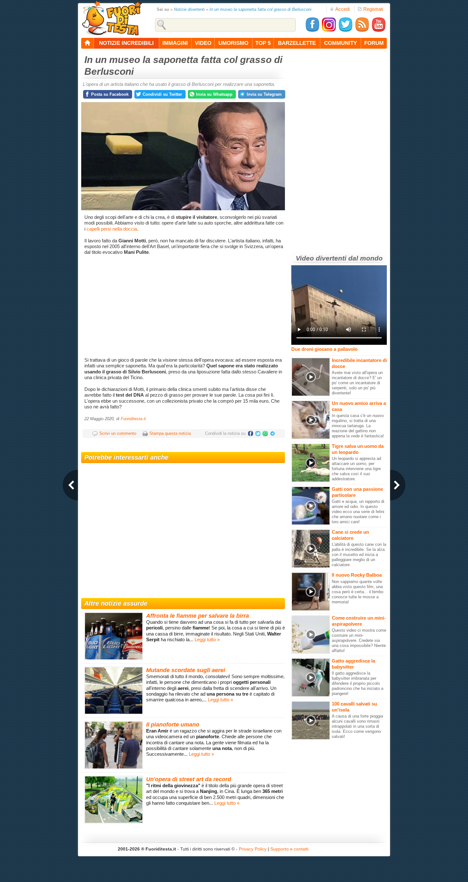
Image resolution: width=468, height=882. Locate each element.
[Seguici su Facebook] (312, 30)
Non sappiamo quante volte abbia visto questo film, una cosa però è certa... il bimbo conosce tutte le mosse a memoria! (357, 591)
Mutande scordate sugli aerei (185, 670)
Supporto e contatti (289, 848)
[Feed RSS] (362, 30)
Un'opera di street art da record (188, 779)
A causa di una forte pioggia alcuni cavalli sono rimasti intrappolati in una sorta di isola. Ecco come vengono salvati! (357, 726)
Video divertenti (321, 258)
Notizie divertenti (189, 9)
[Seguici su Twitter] (345, 30)
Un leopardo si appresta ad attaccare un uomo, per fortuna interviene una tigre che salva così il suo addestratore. (356, 468)
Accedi (342, 9)
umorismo (233, 43)
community (340, 43)
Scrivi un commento (117, 433)
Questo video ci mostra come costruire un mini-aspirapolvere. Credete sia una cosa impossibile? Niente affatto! (359, 640)
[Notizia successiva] (397, 485)
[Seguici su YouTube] (378, 30)
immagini (175, 43)
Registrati (373, 9)
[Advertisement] (183, 306)
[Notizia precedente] (70, 485)
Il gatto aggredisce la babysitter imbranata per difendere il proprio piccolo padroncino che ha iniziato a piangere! (357, 683)
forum (374, 43)
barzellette (297, 43)
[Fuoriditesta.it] (112, 17)
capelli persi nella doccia (112, 229)
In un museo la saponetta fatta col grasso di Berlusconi (260, 9)
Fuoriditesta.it (133, 418)
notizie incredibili (126, 43)
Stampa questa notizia (170, 433)
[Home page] (87, 43)
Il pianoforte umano (172, 724)
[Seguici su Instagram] (329, 30)
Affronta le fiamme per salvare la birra (197, 616)
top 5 (263, 43)
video (203, 43)
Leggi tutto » (207, 639)
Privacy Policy (252, 848)
